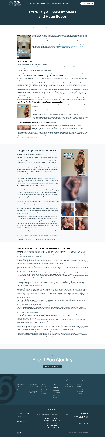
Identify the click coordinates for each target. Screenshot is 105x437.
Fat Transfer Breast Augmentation (33, 392)
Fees (38, 3)
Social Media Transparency (84, 421)
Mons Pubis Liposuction (70, 386)
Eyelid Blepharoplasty (21, 384)
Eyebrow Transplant (21, 388)
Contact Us (84, 413)
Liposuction (43, 386)
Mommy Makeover (45, 388)
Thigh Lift (43, 391)
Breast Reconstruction (33, 386)
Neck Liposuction (56, 395)
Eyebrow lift (19, 386)
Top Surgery (31, 389)
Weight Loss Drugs (81, 389)
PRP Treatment (80, 391)
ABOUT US (32, 3)
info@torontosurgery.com (52, 423)
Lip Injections (79, 386)
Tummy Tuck (43, 393)
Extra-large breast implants (38, 44)
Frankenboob (79, 125)
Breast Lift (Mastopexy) (33, 384)
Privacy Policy (83, 423)
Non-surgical (66, 3)
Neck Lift (19, 389)
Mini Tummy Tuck (44, 389)
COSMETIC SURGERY (56, 3)
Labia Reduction (68, 384)
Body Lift (43, 384)
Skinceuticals (79, 393)
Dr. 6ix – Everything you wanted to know (81, 417)
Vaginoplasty (67, 388)
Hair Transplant (56, 390)
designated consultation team (36, 251)
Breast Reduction (32, 388)
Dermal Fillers (80, 384)
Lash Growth (79, 388)
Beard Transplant (56, 392)
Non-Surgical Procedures (24, 419)
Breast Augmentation (33, 27)
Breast (27, 27)
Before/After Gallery (45, 3)
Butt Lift (54, 384)
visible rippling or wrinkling (50, 178)
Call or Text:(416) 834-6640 (52, 426)
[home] (15, 3)
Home (18, 27)
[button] (32, 3)
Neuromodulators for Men (58, 399)
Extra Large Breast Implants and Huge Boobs (47, 27)
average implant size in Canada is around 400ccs (71, 46)
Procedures (23, 27)
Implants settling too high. (31, 137)
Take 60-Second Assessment (52, 366)
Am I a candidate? (87, 3)
